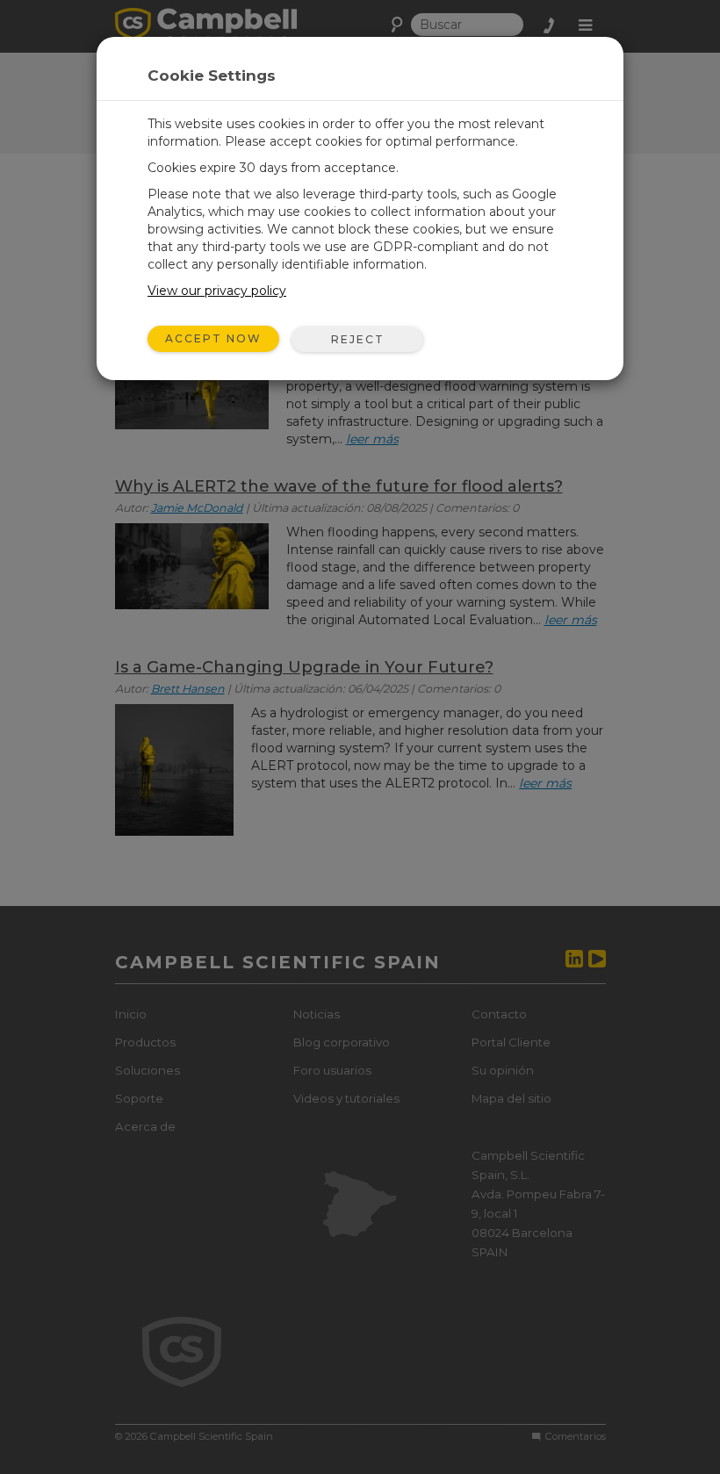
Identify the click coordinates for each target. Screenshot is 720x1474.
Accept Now (213, 338)
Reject (358, 339)
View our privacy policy (217, 290)
